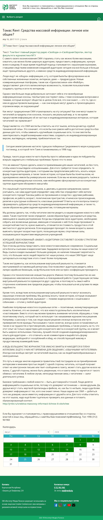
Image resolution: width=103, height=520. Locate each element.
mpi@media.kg (67, 490)
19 (38, 454)
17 (11, 454)
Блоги (24, 39)
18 (25, 454)
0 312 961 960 (59, 487)
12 (38, 449)
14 (67, 449)
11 (25, 449)
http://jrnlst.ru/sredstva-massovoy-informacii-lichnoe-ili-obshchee (36, 403)
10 (11, 449)
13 (52, 449)
